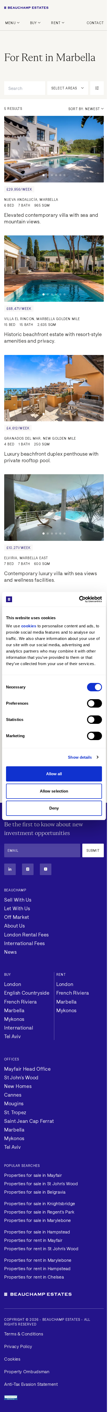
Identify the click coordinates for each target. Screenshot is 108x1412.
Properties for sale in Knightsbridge (39, 1203)
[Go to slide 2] (48, 175)
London (12, 984)
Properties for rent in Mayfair (33, 1240)
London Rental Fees (26, 934)
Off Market (16, 917)
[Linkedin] (10, 869)
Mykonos (14, 1019)
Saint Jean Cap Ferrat (29, 1121)
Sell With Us (17, 900)
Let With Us (17, 908)
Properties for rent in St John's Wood (41, 1248)
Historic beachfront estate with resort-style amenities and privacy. (53, 337)
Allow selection (54, 791)
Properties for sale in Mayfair (33, 1175)
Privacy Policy (18, 1346)
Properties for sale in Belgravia (34, 1191)
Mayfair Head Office (27, 1069)
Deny (54, 808)
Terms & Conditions (23, 1333)
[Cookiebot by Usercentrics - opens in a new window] (79, 599)
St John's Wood (21, 1077)
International (18, 1028)
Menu (10, 23)
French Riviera (20, 1002)
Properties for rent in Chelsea (34, 1276)
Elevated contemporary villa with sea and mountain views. (52, 218)
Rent (56, 23)
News (10, 952)
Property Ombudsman (27, 1371)
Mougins (14, 1103)
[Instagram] (28, 869)
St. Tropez (15, 1112)
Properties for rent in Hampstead (37, 1268)
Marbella (14, 1010)
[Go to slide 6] (64, 175)
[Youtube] (45, 869)
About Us (14, 926)
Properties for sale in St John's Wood (41, 1183)
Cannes (12, 1095)
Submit (93, 850)
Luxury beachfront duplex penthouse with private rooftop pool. (52, 457)
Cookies (12, 1358)
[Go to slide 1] (43, 175)
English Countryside (27, 993)
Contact (95, 23)
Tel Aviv (12, 1036)
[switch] (94, 703)
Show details (80, 757)
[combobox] (24, 88)
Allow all (54, 774)
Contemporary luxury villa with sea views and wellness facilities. (51, 576)
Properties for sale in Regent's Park (39, 1211)
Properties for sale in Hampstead (37, 1231)
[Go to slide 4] (56, 175)
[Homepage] (54, 7)
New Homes (17, 1086)
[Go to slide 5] (60, 175)
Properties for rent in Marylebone (38, 1260)
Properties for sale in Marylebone (37, 1220)
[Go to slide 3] (52, 175)
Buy (33, 23)
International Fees (24, 943)
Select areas (64, 88)
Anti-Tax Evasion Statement (31, 1384)
